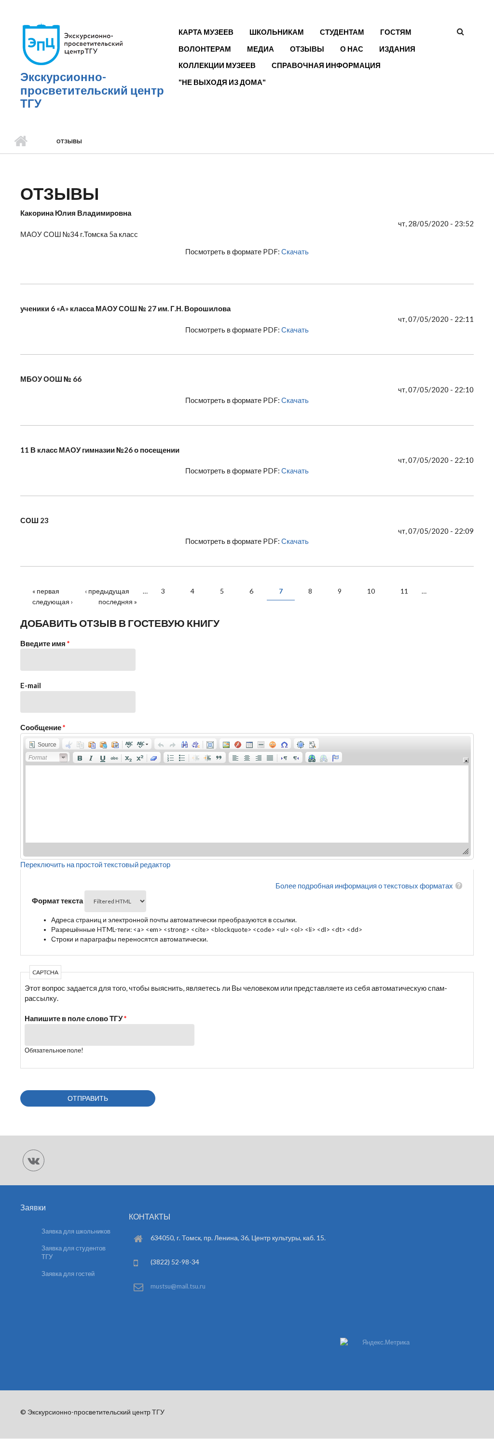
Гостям (396, 32)
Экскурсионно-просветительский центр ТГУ (92, 90)
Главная (20, 141)
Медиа (260, 48)
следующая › (52, 601)
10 (371, 591)
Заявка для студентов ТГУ (73, 1252)
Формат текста (58, 900)
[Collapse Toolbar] (465, 760)
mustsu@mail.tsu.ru (178, 1286)
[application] (247, 796)
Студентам (342, 32)
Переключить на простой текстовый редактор (95, 864)
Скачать (295, 251)
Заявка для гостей (68, 1273)
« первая (45, 591)
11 (404, 591)
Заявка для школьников (75, 1231)
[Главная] (72, 64)
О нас (351, 48)
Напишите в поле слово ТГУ (76, 1018)
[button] (42, 743)
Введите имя (45, 643)
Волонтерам (204, 48)
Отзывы (307, 48)
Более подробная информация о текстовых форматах (364, 885)
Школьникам (276, 32)
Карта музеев (205, 32)
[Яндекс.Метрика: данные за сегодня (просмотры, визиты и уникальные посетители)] (375, 1342)
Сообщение (43, 727)
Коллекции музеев (217, 65)
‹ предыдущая (107, 591)
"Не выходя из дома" (222, 82)
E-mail (30, 685)
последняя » (117, 601)
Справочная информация (326, 65)
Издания (397, 48)
